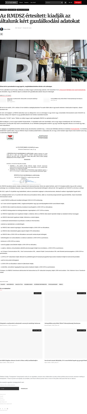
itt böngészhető (75, 129)
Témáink (26, 2)
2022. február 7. (18, 28)
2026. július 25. (10, 362)
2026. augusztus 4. (11, 101)
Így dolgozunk (3, 401)
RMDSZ (61, 284)
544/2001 (3, 284)
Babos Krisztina (3, 325)
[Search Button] (62, 2)
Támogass (77, 2)
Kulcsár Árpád (48, 325)
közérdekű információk (40, 284)
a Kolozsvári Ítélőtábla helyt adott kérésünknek (72, 90)
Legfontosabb (12, 9)
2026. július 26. (54, 100)
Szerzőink (2, 400)
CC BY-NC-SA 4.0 (3, 410)
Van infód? (33, 2)
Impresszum (3, 394)
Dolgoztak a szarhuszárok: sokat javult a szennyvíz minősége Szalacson (20, 323)
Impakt (1, 396)
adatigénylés (10, 284)
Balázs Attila (19, 284)
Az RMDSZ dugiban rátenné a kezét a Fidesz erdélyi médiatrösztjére (19, 360)
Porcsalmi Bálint (53, 284)
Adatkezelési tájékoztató (6, 403)
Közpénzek (3, 9)
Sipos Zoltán (7, 29)
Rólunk (21, 2)
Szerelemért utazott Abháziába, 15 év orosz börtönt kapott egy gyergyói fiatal (66, 360)
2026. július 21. (55, 362)
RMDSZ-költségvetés (22, 9)
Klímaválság (37, 293)
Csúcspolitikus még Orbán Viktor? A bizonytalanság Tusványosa (66, 98)
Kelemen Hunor (28, 284)
